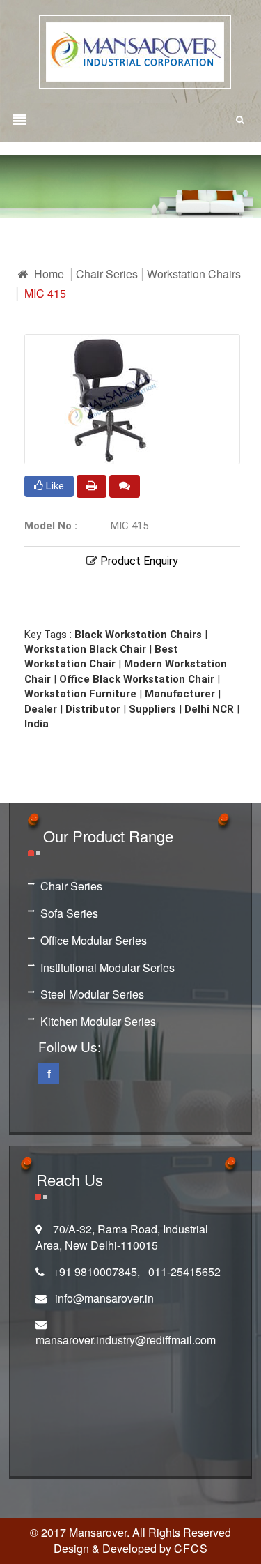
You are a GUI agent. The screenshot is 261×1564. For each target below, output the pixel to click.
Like (53, 486)
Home (47, 274)
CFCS (191, 1548)
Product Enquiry (137, 561)
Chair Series (107, 274)
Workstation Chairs (194, 274)
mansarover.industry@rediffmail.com (125, 1340)
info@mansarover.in (104, 1298)
